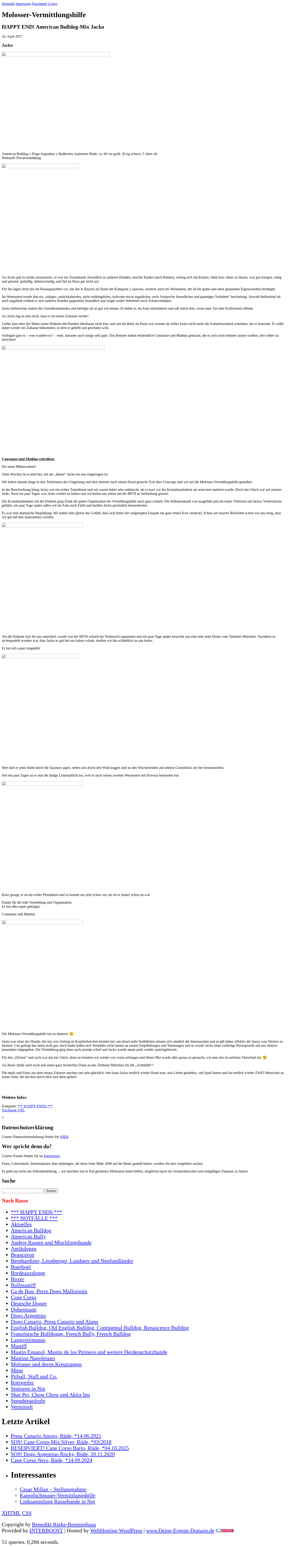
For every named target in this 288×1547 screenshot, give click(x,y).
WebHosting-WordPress (116, 1530)
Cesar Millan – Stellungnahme (53, 1489)
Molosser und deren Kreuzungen (46, 1364)
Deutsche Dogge (29, 1303)
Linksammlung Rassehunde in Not (57, 1501)
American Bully (28, 1236)
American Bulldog (31, 1230)
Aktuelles (21, 1224)
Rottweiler (22, 1382)
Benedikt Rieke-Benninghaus (64, 1524)
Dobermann (23, 1309)
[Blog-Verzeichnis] (225, 1530)
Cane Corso (23, 1297)
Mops (17, 1370)
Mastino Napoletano (33, 1358)
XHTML (11, 1513)
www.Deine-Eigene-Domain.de (180, 1530)
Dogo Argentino (28, 1315)
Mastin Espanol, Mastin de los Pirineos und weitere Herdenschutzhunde (89, 1352)
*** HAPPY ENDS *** (35, 1106)
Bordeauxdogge (28, 1273)
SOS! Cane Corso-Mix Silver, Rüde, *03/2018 (61, 1442)
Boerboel (21, 1267)
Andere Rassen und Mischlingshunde (51, 1242)
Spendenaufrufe (28, 1401)
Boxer (17, 1279)
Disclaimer (39, 4)
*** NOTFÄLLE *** (34, 1218)
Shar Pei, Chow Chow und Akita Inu (50, 1395)
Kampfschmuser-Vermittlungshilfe (57, 1495)
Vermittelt (22, 1407)
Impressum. (52, 1156)
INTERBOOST (46, 1530)
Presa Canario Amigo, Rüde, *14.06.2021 (56, 1436)
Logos (52, 4)
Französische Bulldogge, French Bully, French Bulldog (71, 1334)
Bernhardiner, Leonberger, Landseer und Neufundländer (72, 1261)
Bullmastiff (23, 1285)
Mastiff (19, 1346)
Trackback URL (13, 1110)
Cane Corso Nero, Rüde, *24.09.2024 (51, 1460)
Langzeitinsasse (28, 1340)
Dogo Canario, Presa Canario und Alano (54, 1322)
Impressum (23, 4)
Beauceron (22, 1255)
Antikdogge (23, 1249)
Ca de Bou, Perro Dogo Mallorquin (49, 1291)
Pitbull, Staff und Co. (34, 1376)
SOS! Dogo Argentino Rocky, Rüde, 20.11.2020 (63, 1454)
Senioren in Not (28, 1389)
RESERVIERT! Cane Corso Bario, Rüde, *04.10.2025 (70, 1448)
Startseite (8, 4)
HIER (64, 1137)
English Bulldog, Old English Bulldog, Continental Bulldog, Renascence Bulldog (100, 1328)
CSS (27, 1513)
